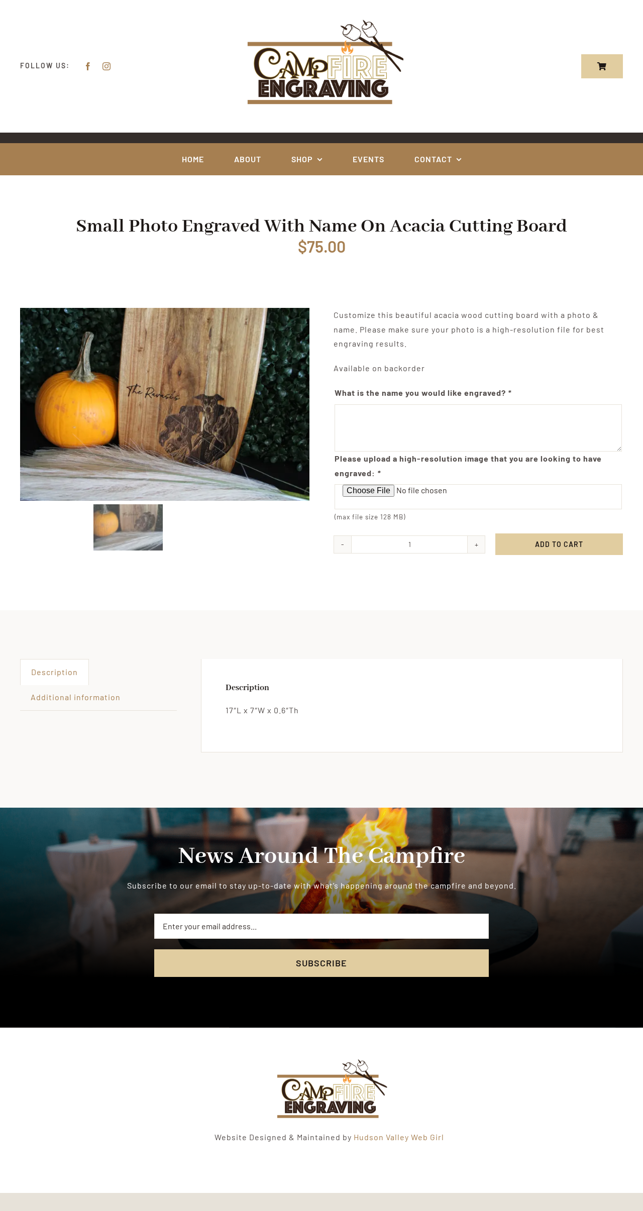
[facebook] (88, 66)
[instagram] (106, 66)
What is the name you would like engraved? (423, 392)
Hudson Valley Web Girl (399, 1137)
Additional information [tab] (76, 697)
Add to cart (559, 544)
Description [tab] (54, 672)
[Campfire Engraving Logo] (321, 21)
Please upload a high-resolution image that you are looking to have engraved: (468, 466)
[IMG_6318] (164, 404)
